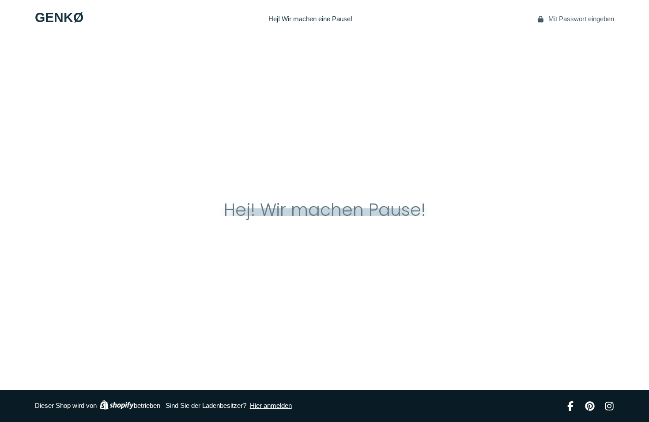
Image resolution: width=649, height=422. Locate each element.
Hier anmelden (271, 405)
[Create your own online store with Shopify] (117, 406)
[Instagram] (609, 406)
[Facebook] (570, 406)
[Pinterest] (590, 406)
